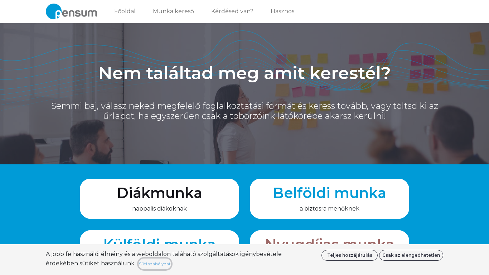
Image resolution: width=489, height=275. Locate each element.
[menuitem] (125, 11)
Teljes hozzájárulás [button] (349, 255)
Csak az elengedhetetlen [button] (411, 255)
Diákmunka (159, 193)
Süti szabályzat (155, 263)
